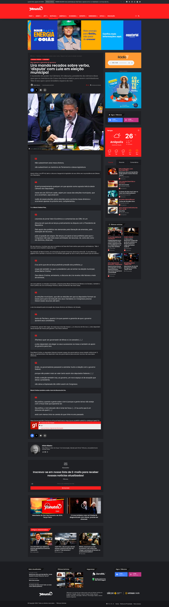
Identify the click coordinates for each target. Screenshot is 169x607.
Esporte (82, 16)
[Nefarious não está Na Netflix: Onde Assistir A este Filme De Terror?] (113, 171)
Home (117, 604)
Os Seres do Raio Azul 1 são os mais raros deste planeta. (128, 192)
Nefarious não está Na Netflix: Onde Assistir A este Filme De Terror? (128, 173)
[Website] (43, 452)
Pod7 (30, 16)
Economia (72, 16)
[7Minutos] (36, 8)
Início (33, 56)
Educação (111, 16)
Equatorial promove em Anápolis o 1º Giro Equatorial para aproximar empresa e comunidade (115, 269)
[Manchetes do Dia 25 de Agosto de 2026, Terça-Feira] (131, 257)
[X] (36, 90)
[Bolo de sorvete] (113, 184)
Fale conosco (137, 604)
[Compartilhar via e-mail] (40, 90)
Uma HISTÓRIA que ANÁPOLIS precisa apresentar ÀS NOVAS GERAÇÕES (40, 548)
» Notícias (38, 56)
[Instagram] (47, 452)
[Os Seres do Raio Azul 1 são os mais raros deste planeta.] (113, 193)
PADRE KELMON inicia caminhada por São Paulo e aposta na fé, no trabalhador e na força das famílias (115, 243)
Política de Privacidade (126, 604)
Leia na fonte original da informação (52, 428)
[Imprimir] (45, 90)
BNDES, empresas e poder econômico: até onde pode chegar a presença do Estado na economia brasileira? (89, 549)
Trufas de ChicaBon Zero (127, 201)
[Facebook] (32, 90)
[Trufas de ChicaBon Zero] (113, 202)
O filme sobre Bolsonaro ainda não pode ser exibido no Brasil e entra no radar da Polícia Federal (131, 243)
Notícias (53, 16)
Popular (110, 162)
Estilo (102, 16)
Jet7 (44, 16)
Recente (121, 162)
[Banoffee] (113, 210)
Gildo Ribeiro (37, 85)
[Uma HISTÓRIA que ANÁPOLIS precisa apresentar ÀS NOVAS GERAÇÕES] (41, 539)
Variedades (92, 16)
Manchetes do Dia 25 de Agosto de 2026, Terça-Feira (131, 267)
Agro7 (38, 16)
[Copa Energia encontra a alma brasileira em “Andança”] (79, 585)
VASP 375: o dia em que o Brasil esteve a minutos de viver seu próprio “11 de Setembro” (65, 548)
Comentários (134, 162)
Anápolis (62, 16)
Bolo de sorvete (124, 185)
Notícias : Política (36, 59)
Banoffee (122, 211)
